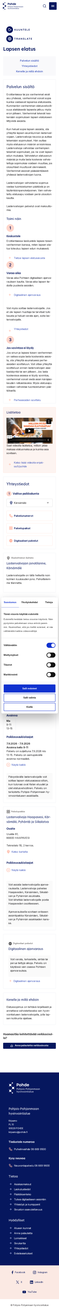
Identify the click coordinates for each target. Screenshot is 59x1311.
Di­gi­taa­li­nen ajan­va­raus (27, 294)
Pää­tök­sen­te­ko (22, 1194)
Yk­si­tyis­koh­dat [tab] (29, 602)
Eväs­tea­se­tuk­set (23, 1253)
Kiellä (29, 707)
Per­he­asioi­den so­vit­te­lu (27, 400)
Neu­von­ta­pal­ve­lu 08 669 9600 (32, 1165)
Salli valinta (29, 697)
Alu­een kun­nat (22, 1228)
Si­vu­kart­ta (20, 1243)
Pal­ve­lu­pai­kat (22, 528)
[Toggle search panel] (44, 6)
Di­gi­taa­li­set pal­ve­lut (26, 540)
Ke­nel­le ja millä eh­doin (29, 71)
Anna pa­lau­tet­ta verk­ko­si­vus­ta (31, 1046)
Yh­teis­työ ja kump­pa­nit (27, 1204)
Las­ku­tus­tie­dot (22, 1189)
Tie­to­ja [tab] (49, 602)
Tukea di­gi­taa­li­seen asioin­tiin (30, 1199)
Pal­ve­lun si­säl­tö (29, 60)
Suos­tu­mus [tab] (10, 602)
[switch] (50, 655)
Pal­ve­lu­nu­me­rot (23, 515)
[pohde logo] (12, 6)
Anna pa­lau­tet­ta (23, 1233)
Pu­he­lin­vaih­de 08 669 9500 (30, 1149)
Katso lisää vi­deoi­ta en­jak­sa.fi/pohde (29, 464)
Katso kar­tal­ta (19, 851)
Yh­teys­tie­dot (29, 66)
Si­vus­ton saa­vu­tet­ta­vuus (28, 1209)
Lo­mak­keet (20, 1238)
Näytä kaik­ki (18, 764)
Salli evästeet (29, 688)
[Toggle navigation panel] (53, 6)
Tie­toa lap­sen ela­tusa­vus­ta (29, 258)
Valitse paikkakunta (23, 493)
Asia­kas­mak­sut (22, 1184)
